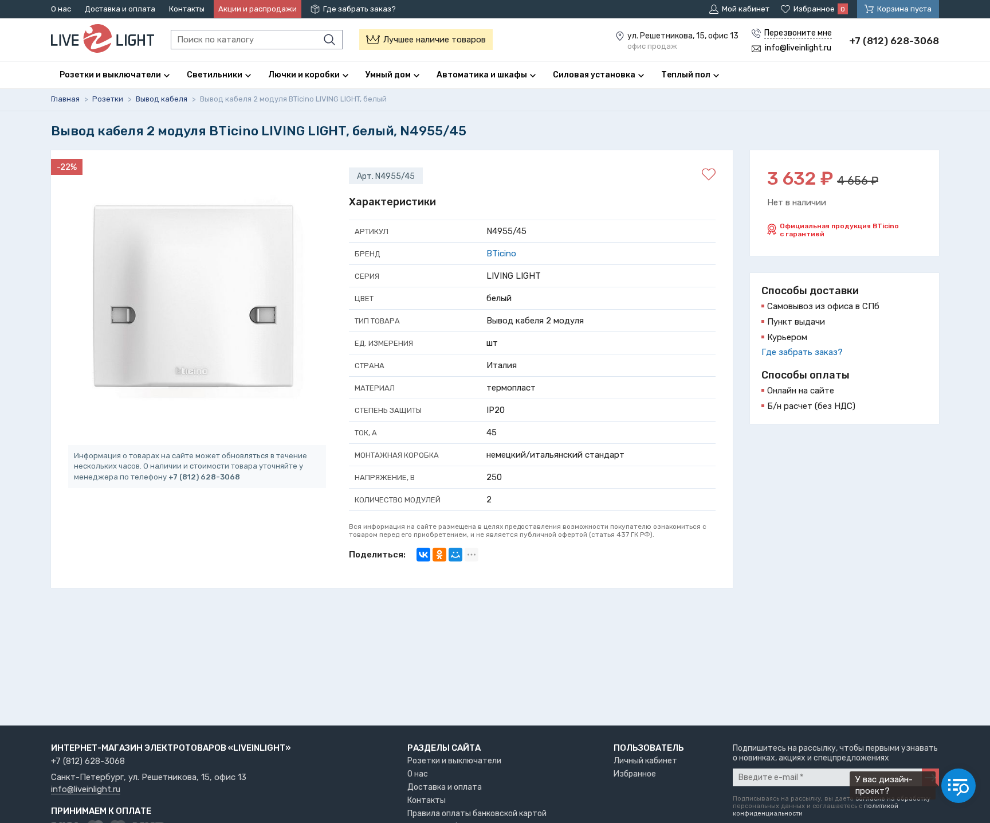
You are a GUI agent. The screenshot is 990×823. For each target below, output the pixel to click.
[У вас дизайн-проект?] (958, 786)
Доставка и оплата (120, 9)
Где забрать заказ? (359, 9)
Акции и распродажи (257, 9)
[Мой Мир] (455, 554)
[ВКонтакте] (423, 554)
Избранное (635, 774)
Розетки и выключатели (454, 761)
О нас (61, 9)
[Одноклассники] (439, 554)
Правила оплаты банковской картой (477, 813)
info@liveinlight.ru (85, 789)
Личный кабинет (645, 761)
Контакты (187, 9)
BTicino (501, 253)
